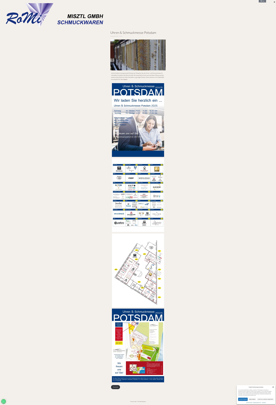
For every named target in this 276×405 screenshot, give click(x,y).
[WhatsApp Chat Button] (3, 401)
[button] (273, 387)
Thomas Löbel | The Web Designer (138, 401)
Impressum (264, 402)
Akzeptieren (243, 399)
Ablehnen (252, 399)
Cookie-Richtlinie (249, 402)
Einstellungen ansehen (265, 399)
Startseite (115, 387)
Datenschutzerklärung (257, 402)
